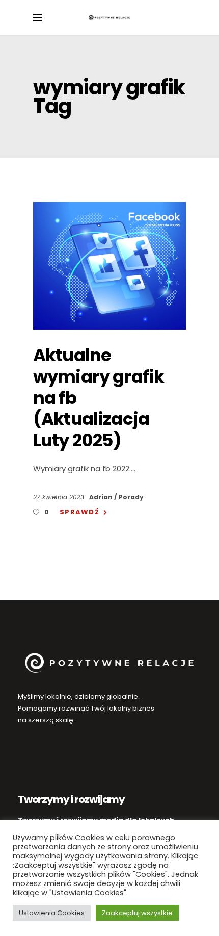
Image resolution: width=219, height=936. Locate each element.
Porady (131, 497)
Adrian (101, 497)
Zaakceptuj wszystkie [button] (137, 913)
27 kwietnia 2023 (59, 497)
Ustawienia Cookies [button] (52, 913)
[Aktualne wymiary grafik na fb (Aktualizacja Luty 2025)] (109, 266)
